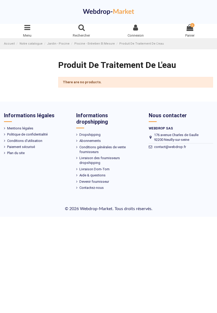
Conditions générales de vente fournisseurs (102, 149)
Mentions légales (20, 128)
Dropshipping (90, 135)
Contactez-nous (91, 188)
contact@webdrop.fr (170, 147)
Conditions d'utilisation (24, 141)
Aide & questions (92, 175)
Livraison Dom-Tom (94, 169)
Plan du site (16, 153)
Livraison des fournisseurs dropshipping (99, 160)
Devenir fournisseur (94, 182)
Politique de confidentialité (27, 134)
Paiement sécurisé (21, 147)
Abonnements (90, 141)
